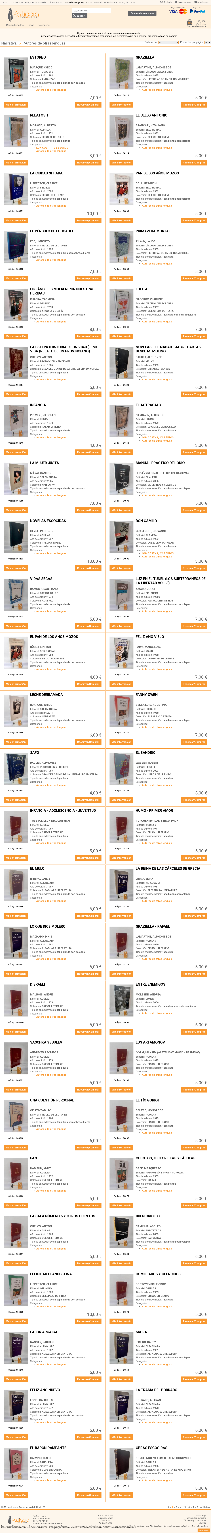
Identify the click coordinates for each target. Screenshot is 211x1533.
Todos (30, 25)
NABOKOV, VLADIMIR (149, 299)
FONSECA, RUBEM (41, 1400)
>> (200, 1507)
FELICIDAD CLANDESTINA (66, 1276)
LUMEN (44, 419)
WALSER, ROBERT (147, 762)
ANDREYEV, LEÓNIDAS (44, 1052)
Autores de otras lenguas (44, 43)
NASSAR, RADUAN (42, 1342)
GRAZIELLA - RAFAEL (172, 928)
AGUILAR (45, 535)
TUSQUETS (46, 71)
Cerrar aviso (203, 1530)
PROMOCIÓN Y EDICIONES (55, 361)
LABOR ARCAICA (66, 1334)
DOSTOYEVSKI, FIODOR (151, 1284)
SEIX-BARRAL (153, 129)
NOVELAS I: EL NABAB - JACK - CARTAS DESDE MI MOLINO (172, 349)
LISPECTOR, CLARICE (43, 183)
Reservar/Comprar (88, 104)
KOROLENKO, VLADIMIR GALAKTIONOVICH (163, 1458)
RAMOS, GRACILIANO (44, 589)
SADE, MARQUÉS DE (148, 1168)
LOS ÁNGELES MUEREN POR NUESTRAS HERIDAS (66, 291)
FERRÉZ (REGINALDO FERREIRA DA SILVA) (162, 473)
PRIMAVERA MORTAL (172, 233)
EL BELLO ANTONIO (172, 117)
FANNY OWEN (172, 697)
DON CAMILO (172, 523)
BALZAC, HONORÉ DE (149, 1110)
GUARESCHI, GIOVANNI (151, 531)
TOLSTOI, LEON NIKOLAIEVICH (50, 820)
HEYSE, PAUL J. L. (41, 531)
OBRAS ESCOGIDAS (172, 1450)
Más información (16, 104)
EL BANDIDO (172, 755)
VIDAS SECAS (66, 581)
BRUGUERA (152, 593)
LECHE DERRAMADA (66, 697)
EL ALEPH (151, 477)
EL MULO (66, 870)
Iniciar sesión (184, 2)
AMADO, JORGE (146, 589)
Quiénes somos (105, 1518)
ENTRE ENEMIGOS (172, 986)
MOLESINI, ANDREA (148, 994)
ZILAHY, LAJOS (146, 241)
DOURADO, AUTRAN (148, 1400)
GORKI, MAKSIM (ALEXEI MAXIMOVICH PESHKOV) (168, 1052)
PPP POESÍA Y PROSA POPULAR (165, 1172)
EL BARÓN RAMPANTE (66, 1450)
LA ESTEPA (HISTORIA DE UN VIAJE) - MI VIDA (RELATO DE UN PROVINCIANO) (66, 349)
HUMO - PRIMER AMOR (172, 813)
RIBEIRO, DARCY (40, 878)
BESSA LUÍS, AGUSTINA (151, 704)
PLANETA (151, 535)
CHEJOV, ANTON (41, 357)
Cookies (202, 1523)
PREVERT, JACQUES (43, 415)
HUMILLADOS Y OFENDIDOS (172, 1276)
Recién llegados (15, 25)
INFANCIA (66, 407)
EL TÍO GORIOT (172, 1102)
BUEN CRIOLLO (172, 1218)
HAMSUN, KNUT (40, 1168)
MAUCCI (150, 361)
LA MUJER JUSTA (66, 465)
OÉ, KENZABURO (40, 1110)
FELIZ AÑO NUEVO (66, 1392)
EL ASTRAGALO (172, 407)
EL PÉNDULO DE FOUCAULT (66, 233)
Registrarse (202, 2)
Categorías (44, 25)
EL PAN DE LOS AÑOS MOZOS (66, 639)
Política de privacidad (196, 1518)
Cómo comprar (105, 1515)
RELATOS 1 (66, 117)
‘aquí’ (136, 1528)
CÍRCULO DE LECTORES (159, 71)
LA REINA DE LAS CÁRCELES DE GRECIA (172, 870)
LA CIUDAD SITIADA (66, 175)
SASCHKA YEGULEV (66, 1044)
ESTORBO (66, 59)
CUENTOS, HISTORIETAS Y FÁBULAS (172, 1160)
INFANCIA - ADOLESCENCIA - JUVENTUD (66, 813)
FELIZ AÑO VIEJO (172, 639)
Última (206, 1507)
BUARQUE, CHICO (41, 67)
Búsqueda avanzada (142, 13)
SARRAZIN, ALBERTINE (150, 415)
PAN (66, 1160)
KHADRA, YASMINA (42, 299)
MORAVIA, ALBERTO (43, 125)
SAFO (66, 755)
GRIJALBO (151, 709)
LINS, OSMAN (145, 878)
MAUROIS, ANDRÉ (41, 994)
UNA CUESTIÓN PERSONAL (66, 1102)
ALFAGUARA (47, 882)
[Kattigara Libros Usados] (23, 15)
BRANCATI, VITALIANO (150, 125)
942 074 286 (57, 2)
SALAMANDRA (48, 477)
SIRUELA (45, 187)
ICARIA (150, 651)
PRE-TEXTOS (153, 1230)
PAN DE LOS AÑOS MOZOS (172, 175)
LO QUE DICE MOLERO (66, 928)
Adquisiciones (105, 1523)
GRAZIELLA (172, 59)
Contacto (167, 2)
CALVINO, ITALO (40, 1458)
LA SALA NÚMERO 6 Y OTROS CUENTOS (66, 1218)
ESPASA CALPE (49, 593)
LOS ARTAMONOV (172, 1044)
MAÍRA (172, 1334)
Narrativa (9, 43)
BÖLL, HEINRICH (146, 183)
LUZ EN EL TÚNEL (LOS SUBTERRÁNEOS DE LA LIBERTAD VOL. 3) (172, 581)
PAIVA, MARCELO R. (148, 646)
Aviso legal (201, 1515)
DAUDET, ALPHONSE (149, 357)
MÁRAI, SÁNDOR (40, 473)
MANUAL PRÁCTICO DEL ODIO (172, 465)
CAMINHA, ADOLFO (148, 1226)
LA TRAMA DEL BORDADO (172, 1392)
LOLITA (172, 291)
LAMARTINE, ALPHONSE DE (153, 67)
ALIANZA (45, 129)
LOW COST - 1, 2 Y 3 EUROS (52, 147)
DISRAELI (66, 986)
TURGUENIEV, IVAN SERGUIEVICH (157, 820)
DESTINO (45, 303)
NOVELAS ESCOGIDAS (66, 523)
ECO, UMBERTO (40, 241)
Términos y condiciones (195, 1520)
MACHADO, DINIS (41, 936)
